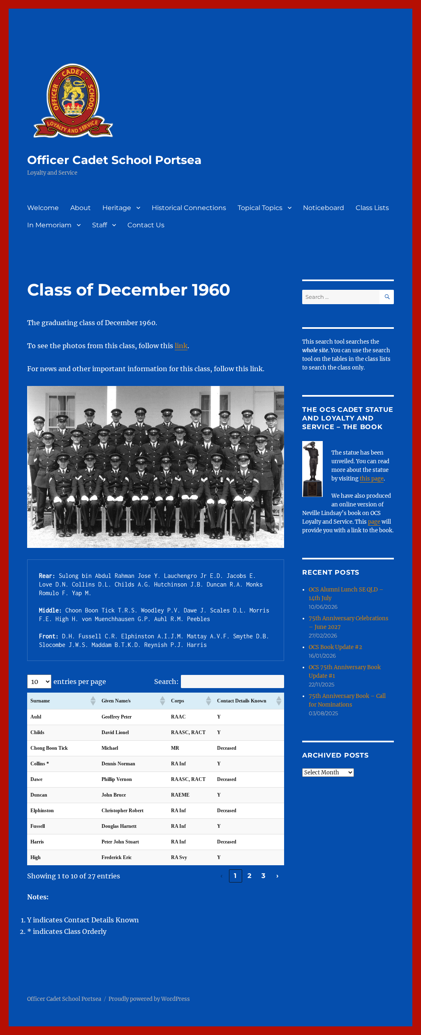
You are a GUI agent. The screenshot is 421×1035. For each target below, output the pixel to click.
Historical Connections (189, 208)
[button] (92, 701)
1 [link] (235, 876)
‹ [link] (221, 876)
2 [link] (250, 876)
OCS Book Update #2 (335, 647)
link (181, 346)
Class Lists (372, 208)
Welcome (43, 208)
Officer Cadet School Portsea (114, 160)
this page (372, 478)
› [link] (277, 876)
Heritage (116, 208)
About (80, 208)
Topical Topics (260, 208)
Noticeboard (323, 208)
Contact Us (145, 225)
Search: (166, 681)
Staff (99, 225)
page (374, 521)
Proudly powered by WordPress (149, 999)
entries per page (79, 681)
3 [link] (263, 876)
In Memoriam (49, 225)
